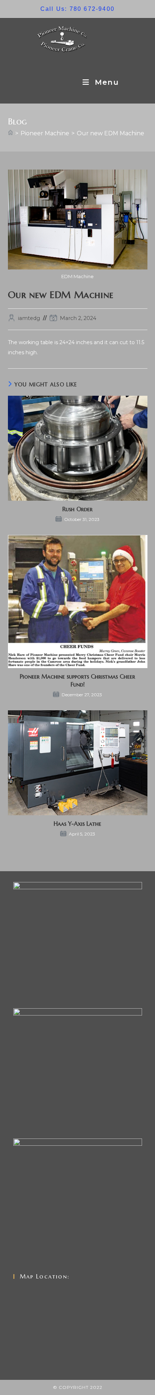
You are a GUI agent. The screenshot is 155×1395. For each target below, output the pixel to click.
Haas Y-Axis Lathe (77, 823)
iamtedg (29, 318)
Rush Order (77, 509)
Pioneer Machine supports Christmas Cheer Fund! (77, 680)
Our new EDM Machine (110, 133)
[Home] (10, 133)
